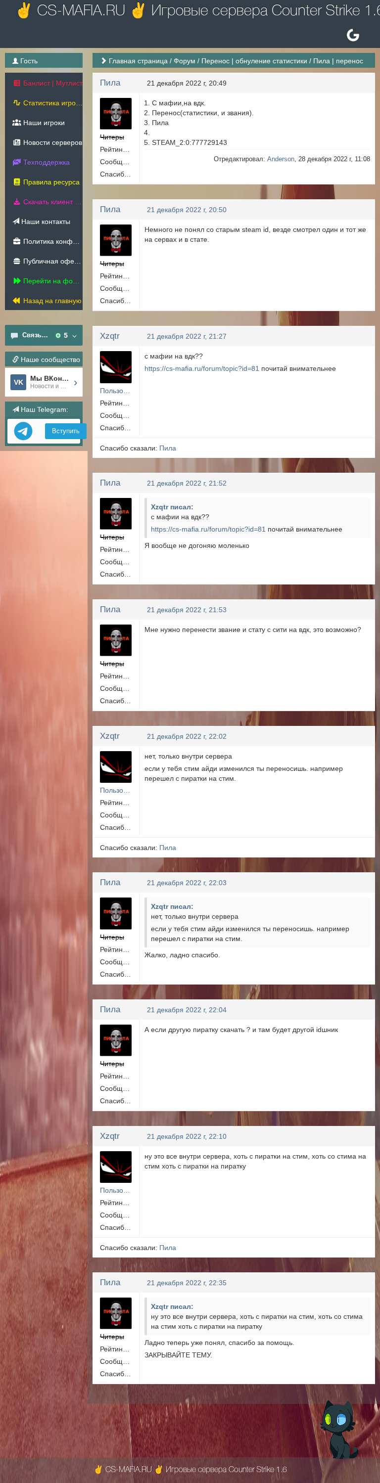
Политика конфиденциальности (52, 241)
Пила (110, 83)
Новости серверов (51, 142)
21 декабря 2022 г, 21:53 (187, 610)
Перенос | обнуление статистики (254, 61)
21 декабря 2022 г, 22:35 (187, 1283)
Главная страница (138, 61)
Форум (184, 61)
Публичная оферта (52, 261)
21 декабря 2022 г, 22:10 (187, 1136)
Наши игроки (43, 123)
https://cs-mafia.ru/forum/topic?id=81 (201, 368)
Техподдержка (45, 162)
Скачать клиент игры (52, 202)
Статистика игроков (52, 103)
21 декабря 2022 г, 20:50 (187, 210)
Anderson (280, 159)
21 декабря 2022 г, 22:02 (187, 736)
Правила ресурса (50, 182)
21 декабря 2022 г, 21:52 (187, 483)
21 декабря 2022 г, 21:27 (187, 336)
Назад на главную (51, 301)
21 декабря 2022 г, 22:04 (187, 1010)
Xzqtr (110, 336)
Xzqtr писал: (172, 507)
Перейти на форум (52, 281)
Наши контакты (44, 221)
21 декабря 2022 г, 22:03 (187, 883)
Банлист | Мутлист (52, 83)
